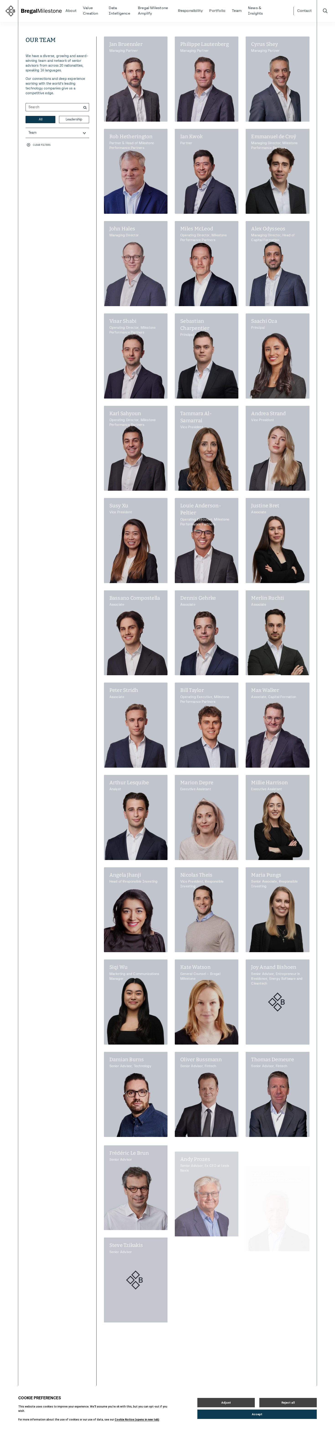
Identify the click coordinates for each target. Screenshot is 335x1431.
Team (237, 11)
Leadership (74, 119)
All (40, 119)
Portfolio (217, 11)
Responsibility (190, 11)
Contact (304, 11)
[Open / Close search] (325, 11)
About (71, 11)
